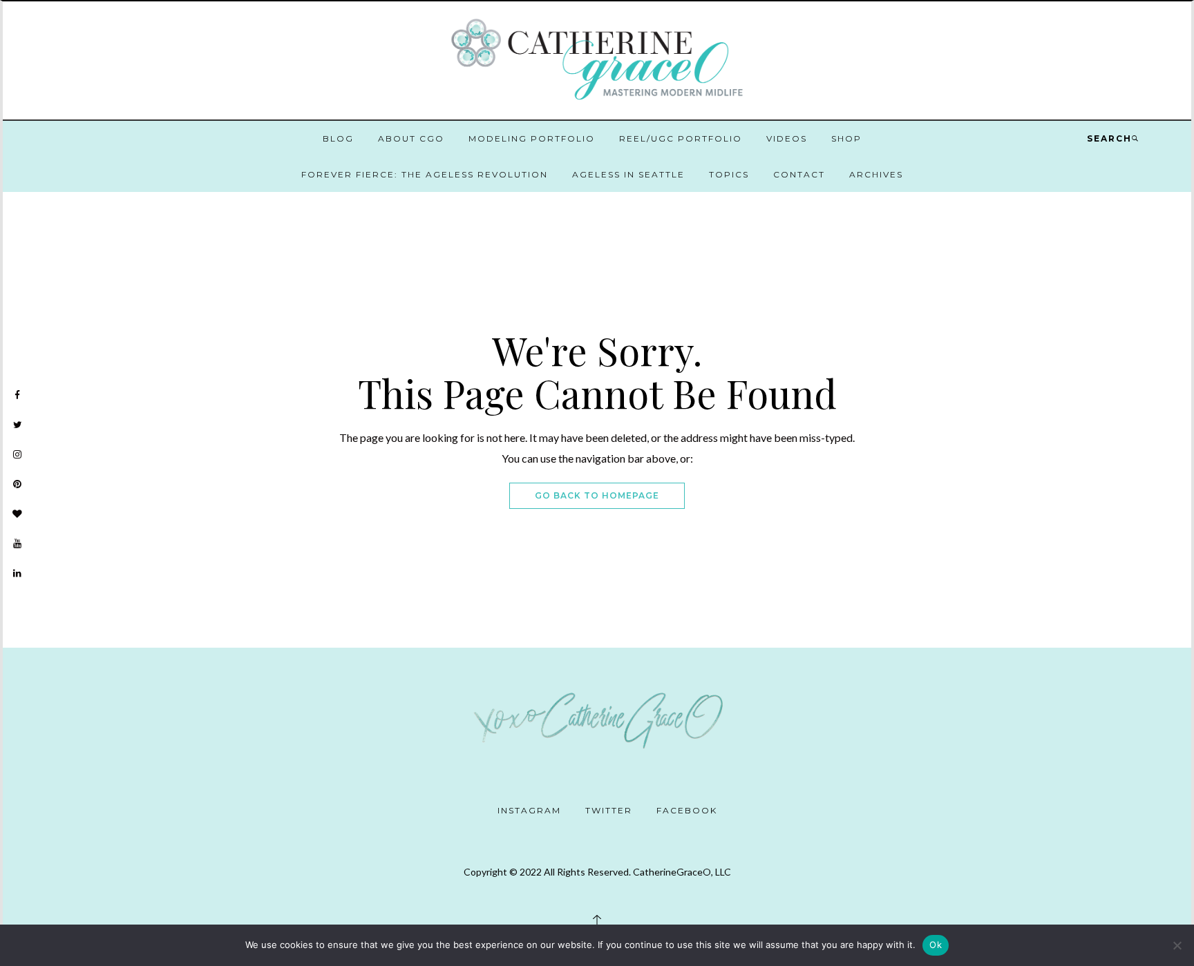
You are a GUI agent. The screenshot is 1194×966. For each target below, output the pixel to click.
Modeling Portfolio (531, 138)
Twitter (608, 810)
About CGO (411, 138)
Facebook (686, 810)
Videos (786, 138)
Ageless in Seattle (628, 174)
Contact (799, 174)
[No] (1177, 945)
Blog (338, 138)
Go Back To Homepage (597, 495)
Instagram (529, 810)
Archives (876, 174)
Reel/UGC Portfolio (680, 138)
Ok (935, 944)
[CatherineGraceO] (597, 61)
